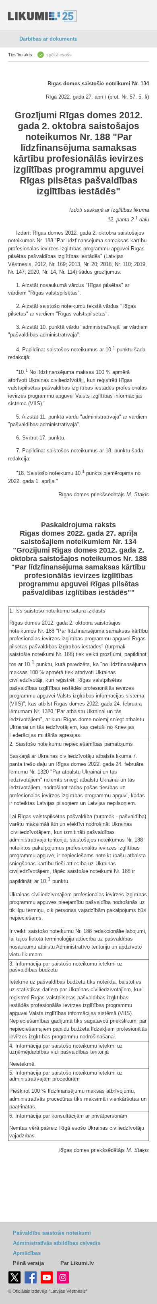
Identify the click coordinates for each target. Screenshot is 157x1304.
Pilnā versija (28, 1263)
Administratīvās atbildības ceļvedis (56, 1243)
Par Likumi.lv (77, 1263)
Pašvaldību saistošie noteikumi (52, 1233)
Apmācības (27, 1253)
